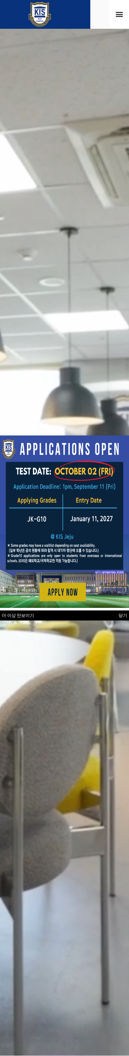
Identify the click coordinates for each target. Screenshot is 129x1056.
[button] (119, 14)
